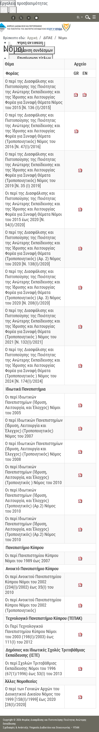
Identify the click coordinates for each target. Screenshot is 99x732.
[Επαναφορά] (4, 10)
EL (78, 17)
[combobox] (87, 17)
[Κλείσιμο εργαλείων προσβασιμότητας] (13, 10)
